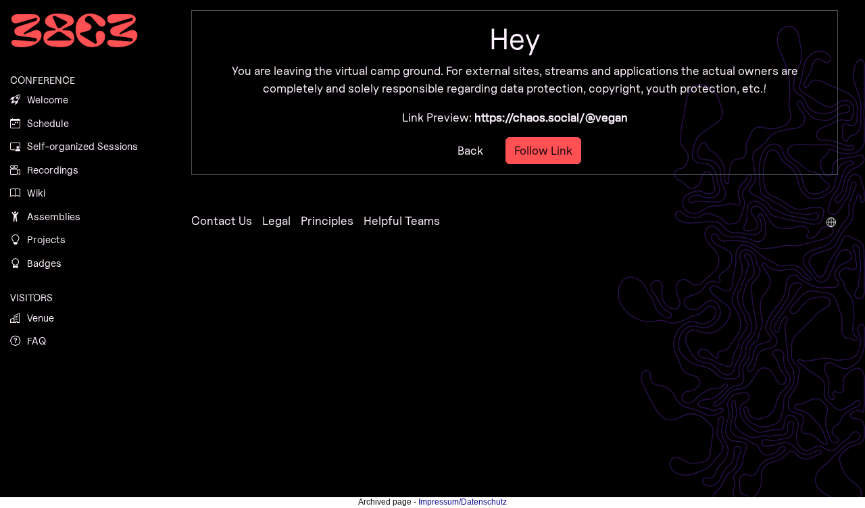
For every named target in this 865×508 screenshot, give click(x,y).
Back (470, 150)
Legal (276, 220)
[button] (831, 221)
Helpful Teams (402, 220)
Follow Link (543, 150)
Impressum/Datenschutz (462, 502)
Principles (327, 220)
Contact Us (221, 220)
